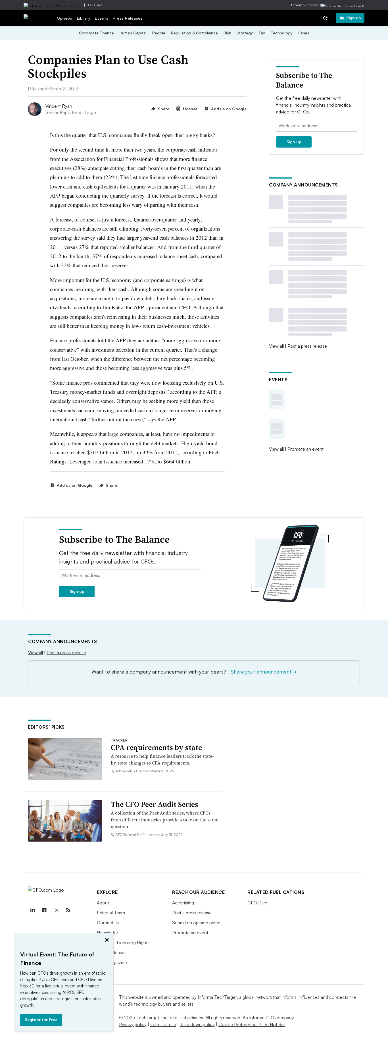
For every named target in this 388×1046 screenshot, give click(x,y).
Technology (282, 32)
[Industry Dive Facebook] (44, 910)
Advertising (183, 903)
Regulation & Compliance (194, 32)
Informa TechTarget (217, 997)
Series (303, 32)
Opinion (64, 18)
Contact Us (108, 922)
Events (101, 18)
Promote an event (305, 449)
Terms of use (163, 1024)
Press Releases (128, 18)
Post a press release (307, 346)
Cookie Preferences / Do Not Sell (251, 1024)
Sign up (353, 17)
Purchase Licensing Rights (123, 942)
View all (276, 346)
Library (84, 18)
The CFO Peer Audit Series (154, 804)
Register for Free (41, 1019)
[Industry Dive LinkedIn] (32, 910)
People (158, 32)
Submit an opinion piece (196, 922)
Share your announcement (264, 671)
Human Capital (133, 32)
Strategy (245, 32)
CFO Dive (95, 5)
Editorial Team (111, 912)
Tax (261, 32)
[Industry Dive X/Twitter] (56, 910)
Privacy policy (133, 1024)
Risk (227, 32)
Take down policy (197, 1024)
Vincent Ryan (58, 106)
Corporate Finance (96, 32)
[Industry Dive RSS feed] (68, 910)
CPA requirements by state (156, 747)
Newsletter (107, 932)
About (103, 903)
